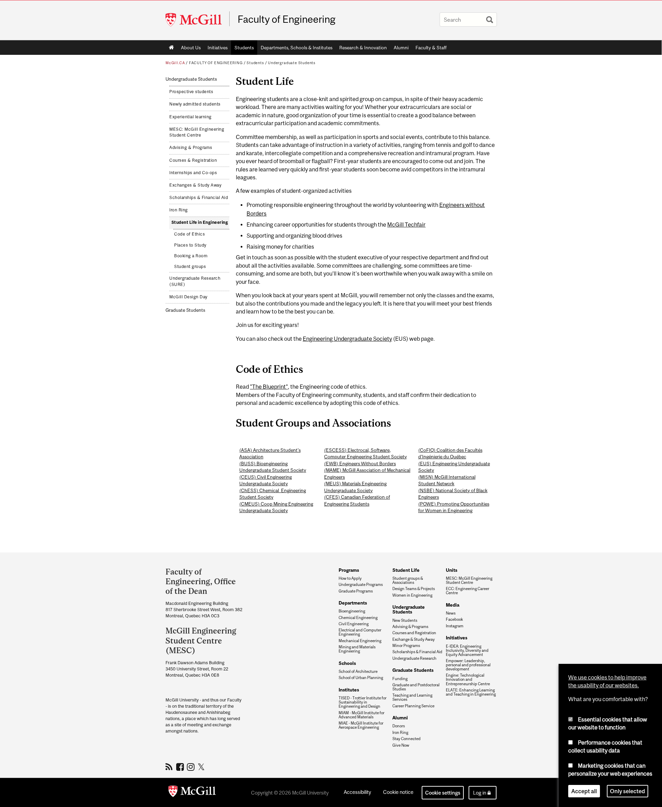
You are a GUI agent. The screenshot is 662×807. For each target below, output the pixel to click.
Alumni (401, 47)
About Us (191, 47)
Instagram (454, 626)
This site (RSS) (170, 767)
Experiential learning (190, 116)
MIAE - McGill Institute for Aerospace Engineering (361, 725)
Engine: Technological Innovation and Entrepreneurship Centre (468, 679)
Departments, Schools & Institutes (296, 47)
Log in (479, 793)
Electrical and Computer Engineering (360, 632)
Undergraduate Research (414, 658)
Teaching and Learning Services (412, 697)
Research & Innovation (363, 47)
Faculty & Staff (431, 47)
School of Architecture (358, 671)
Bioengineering (352, 611)
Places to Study (190, 245)
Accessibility (357, 792)
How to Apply (350, 578)
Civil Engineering (354, 624)
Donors (398, 726)
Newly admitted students (195, 104)
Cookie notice (398, 792)
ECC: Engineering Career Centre (467, 591)
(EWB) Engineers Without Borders (360, 463)
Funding (400, 679)
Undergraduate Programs (361, 584)
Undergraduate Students (291, 63)
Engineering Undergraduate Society (347, 339)
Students (244, 47)
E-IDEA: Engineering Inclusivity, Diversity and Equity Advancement (467, 650)
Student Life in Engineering (199, 222)
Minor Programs (406, 646)
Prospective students (191, 91)
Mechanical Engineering (360, 641)
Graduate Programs (356, 591)
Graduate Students (185, 310)
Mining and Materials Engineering (357, 649)
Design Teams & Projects (413, 589)
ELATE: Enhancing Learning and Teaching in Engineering (471, 692)
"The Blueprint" (269, 386)
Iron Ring (178, 210)
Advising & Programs (190, 147)
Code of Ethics (189, 234)
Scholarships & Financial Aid (198, 197)
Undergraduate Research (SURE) (194, 281)
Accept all (584, 791)
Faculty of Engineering (286, 19)
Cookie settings (442, 793)
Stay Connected (406, 739)
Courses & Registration (193, 160)
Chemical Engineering (358, 618)
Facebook (454, 619)
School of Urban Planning (361, 678)
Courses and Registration (414, 633)
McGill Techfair (406, 224)
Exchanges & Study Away (195, 185)
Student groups (190, 266)
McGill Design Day (188, 297)
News (450, 613)
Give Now (400, 745)
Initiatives (218, 47)
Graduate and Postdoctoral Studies (416, 687)
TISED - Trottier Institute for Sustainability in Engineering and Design (363, 702)
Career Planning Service (413, 706)
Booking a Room (191, 255)
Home (172, 47)
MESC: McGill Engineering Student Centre (196, 132)
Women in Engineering (412, 595)
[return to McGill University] (192, 792)
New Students (404, 620)
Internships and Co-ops (193, 172)
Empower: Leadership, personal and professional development (468, 665)
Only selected (627, 791)
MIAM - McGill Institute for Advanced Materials (361, 715)
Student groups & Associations (407, 580)
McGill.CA (175, 63)
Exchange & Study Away (413, 639)
